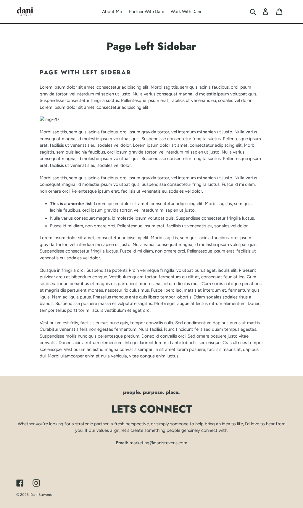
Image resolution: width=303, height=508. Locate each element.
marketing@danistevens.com (158, 442)
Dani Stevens (41, 495)
